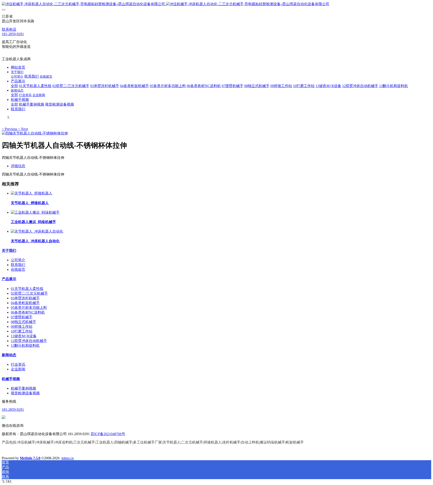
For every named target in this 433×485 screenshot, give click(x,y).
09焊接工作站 (21, 326)
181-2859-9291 (13, 34)
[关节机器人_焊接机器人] (31, 193)
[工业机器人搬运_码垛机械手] (35, 212)
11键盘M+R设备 (24, 336)
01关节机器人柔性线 (27, 289)
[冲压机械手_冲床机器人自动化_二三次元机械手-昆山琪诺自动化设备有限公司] (216, 4)
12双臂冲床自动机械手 (29, 341)
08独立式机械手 (23, 322)
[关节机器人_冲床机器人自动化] (37, 231)
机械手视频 (11, 379)
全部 (14, 86)
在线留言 (18, 269)
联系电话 (9, 29)
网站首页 (18, 67)
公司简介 (18, 260)
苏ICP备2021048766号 (108, 434)
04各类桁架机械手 (25, 303)
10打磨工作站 (21, 331)
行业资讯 (18, 364)
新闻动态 (9, 355)
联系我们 (18, 265)
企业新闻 (18, 369)
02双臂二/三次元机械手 (29, 293)
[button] (10, 129)
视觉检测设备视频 (25, 393)
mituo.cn (67, 458)
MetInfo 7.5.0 (30, 458)
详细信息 (18, 166)
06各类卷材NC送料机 (28, 312)
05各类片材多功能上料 (29, 307)
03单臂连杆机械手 (25, 298)
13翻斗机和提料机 (25, 345)
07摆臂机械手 (21, 317)
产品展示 (9, 279)
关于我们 (9, 250)
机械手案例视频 (23, 388)
